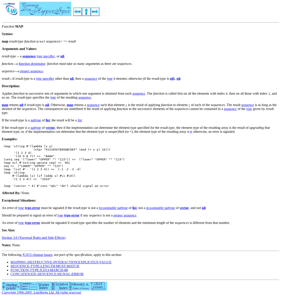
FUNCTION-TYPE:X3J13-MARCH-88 (39, 270)
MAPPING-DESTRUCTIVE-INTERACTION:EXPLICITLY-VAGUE (61, 262)
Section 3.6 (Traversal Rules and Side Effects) (33, 237)
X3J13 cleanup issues (37, 255)
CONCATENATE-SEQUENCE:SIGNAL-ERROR (47, 274)
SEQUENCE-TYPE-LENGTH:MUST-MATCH (45, 266)
